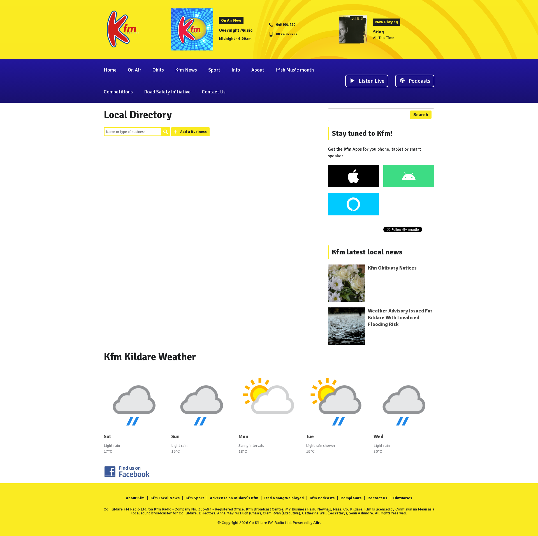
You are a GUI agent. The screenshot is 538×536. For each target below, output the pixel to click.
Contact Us (214, 92)
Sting (378, 32)
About (257, 70)
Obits (158, 70)
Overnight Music (236, 30)
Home (110, 70)
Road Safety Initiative (167, 92)
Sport (214, 70)
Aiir (316, 522)
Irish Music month (294, 70)
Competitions (118, 92)
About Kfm (135, 498)
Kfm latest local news (367, 252)
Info (235, 70)
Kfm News (186, 70)
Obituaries (402, 498)
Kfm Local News (165, 498)
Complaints (350, 498)
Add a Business (193, 132)
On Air (134, 70)
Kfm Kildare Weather (150, 357)
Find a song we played (284, 498)
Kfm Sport (194, 498)
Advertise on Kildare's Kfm (234, 498)
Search (165, 131)
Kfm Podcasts (322, 498)
